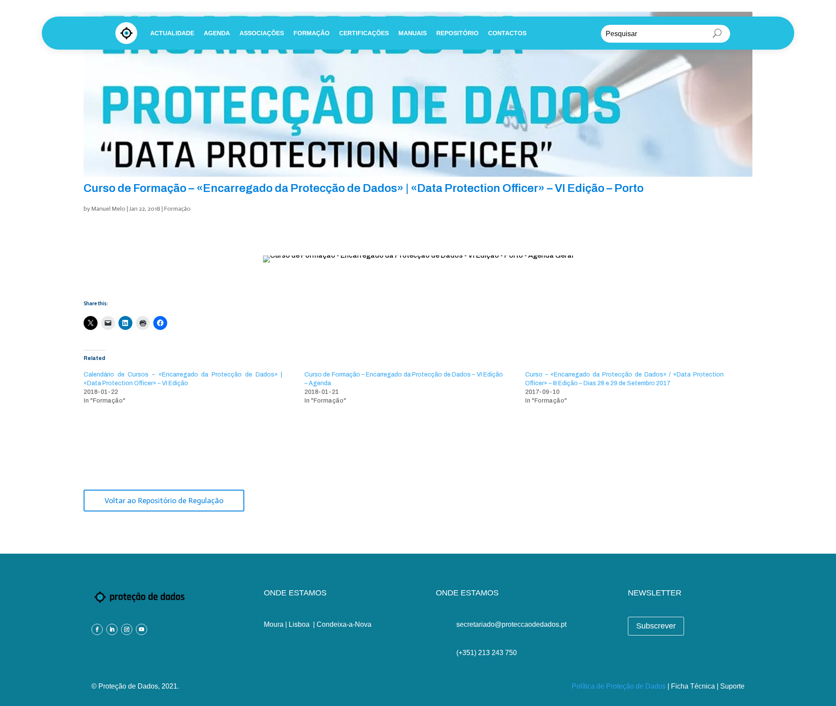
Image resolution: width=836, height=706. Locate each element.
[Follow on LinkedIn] (112, 629)
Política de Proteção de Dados (619, 686)
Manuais (412, 33)
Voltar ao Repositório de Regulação (163, 500)
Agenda (217, 33)
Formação (311, 33)
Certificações (364, 33)
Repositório (457, 33)
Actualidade (172, 33)
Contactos (507, 33)
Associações (261, 33)
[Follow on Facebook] (97, 629)
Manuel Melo (108, 208)
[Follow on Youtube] (141, 629)
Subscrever (656, 626)
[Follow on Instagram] (126, 629)
